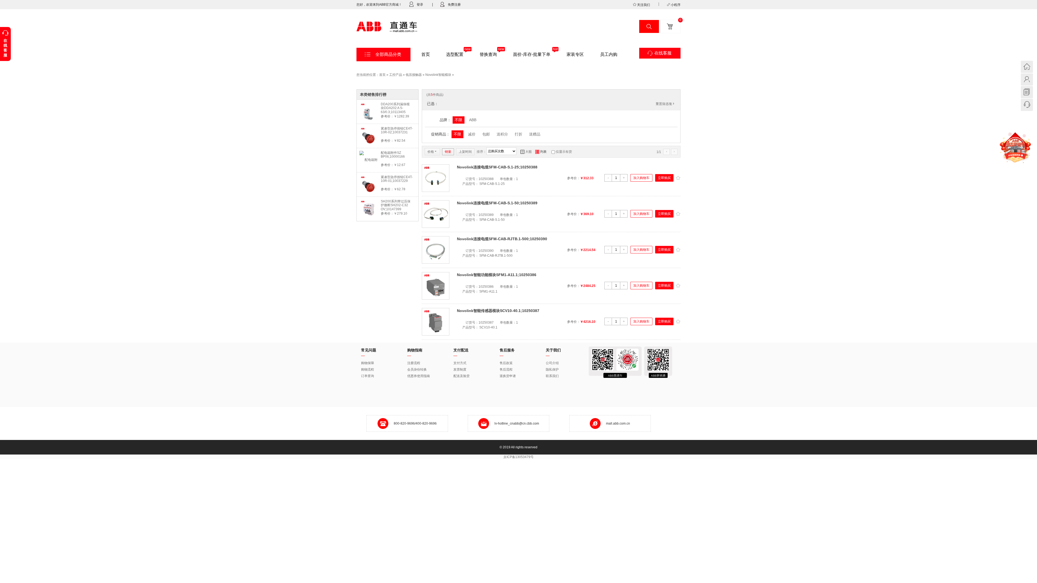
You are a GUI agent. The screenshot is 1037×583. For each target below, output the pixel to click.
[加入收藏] (678, 177)
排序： (481, 152)
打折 (518, 134)
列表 (541, 152)
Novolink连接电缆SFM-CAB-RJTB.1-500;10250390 (502, 239)
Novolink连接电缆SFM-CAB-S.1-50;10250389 (497, 203)
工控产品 (395, 75)
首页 (425, 54)
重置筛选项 (665, 104)
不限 (458, 120)
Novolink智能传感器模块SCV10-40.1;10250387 (498, 311)
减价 (472, 134)
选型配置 (454, 54)
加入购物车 (641, 178)
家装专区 (575, 54)
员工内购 (608, 54)
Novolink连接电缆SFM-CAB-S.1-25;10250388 (497, 167)
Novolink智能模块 (438, 75)
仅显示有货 (564, 152)
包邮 (486, 134)
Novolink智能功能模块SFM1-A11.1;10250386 (496, 275)
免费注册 (454, 4)
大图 (526, 152)
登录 (420, 4)
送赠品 (534, 134)
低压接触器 (414, 75)
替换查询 (488, 54)
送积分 (502, 134)
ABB (472, 120)
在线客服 (663, 53)
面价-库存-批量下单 (531, 54)
